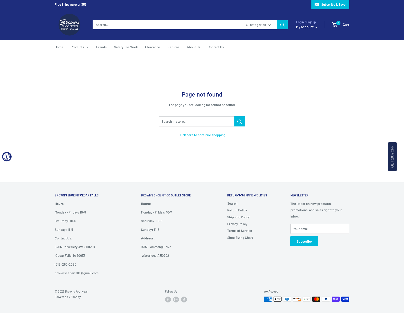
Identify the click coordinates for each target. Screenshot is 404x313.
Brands (101, 47)
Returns (173, 47)
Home (59, 47)
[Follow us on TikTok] (184, 299)
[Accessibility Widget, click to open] (7, 156)
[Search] (282, 24)
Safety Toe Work (126, 47)
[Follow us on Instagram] (176, 299)
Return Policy (237, 210)
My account (305, 27)
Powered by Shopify (68, 297)
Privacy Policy (237, 224)
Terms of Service (239, 230)
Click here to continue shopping (202, 135)
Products (77, 47)
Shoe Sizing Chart (240, 237)
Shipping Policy (238, 217)
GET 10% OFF (392, 156)
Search (232, 203)
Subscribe (304, 241)
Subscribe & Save (333, 4)
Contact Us (216, 47)
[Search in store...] (239, 121)
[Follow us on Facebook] (168, 299)
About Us (193, 47)
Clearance (152, 47)
